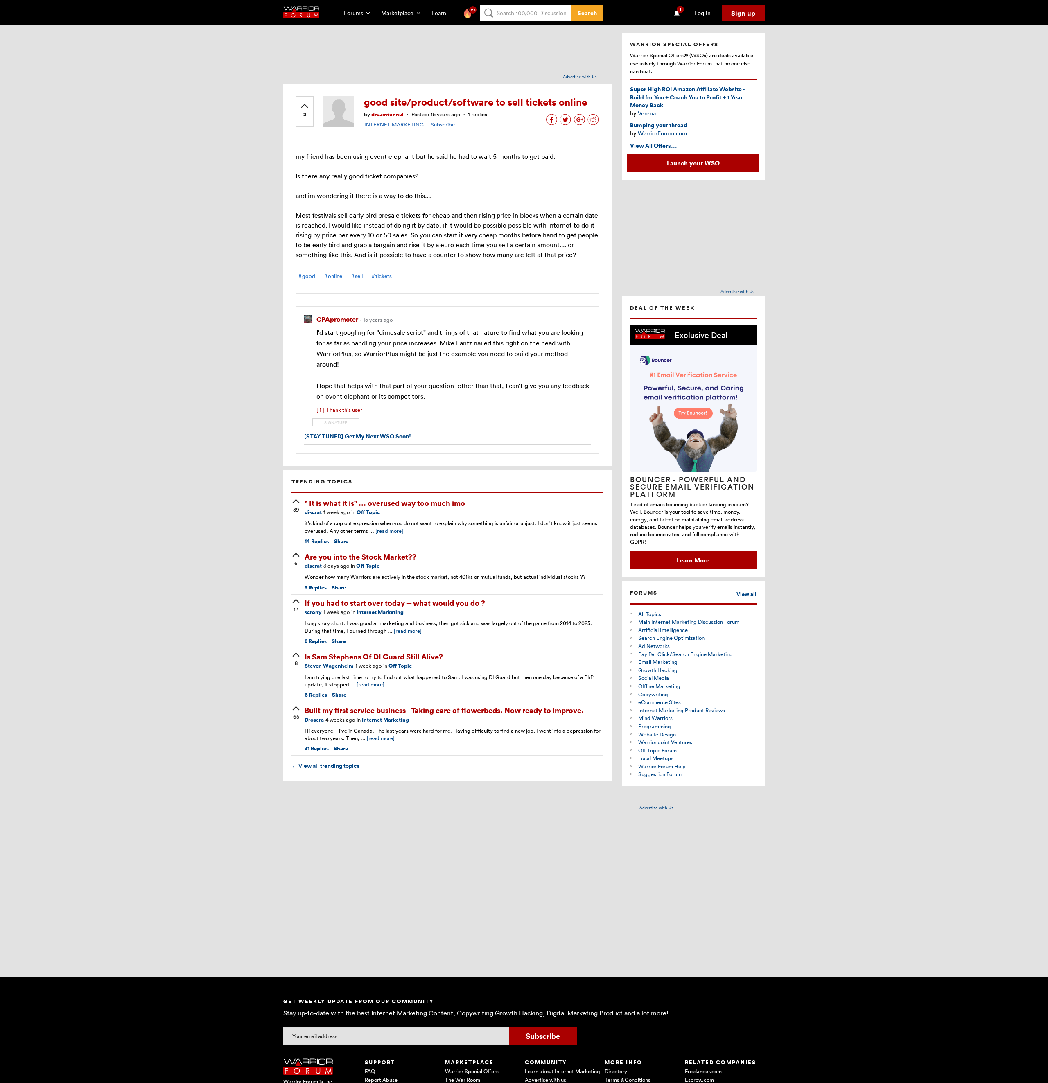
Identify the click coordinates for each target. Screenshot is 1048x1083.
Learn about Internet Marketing (562, 1071)
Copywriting (653, 694)
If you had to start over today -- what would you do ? (395, 603)
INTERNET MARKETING (394, 124)
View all (746, 594)
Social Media (653, 677)
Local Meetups (655, 758)
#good (306, 276)
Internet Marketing (380, 612)
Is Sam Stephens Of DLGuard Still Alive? (374, 656)
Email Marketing (658, 662)
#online (333, 276)
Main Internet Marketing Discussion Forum (688, 621)
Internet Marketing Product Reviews (681, 710)
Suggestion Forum (660, 774)
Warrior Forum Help (662, 766)
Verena (647, 113)
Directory (616, 1071)
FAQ (370, 1071)
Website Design (657, 734)
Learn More (693, 559)
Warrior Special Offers (472, 1071)
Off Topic (368, 512)
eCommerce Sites (659, 702)
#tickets (381, 276)
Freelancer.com (703, 1071)
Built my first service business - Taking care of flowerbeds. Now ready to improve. (444, 710)
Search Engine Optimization (671, 637)
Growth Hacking (658, 670)
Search (587, 13)
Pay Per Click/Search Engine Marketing (685, 654)
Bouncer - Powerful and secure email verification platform (692, 487)
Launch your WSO (693, 162)
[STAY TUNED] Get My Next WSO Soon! (357, 436)
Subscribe (443, 124)
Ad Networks (654, 646)
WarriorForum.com (662, 133)
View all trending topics (325, 766)
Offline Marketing (659, 686)
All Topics (649, 614)
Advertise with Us (580, 76)
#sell (357, 276)
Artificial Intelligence (663, 630)
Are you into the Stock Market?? (360, 556)
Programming (654, 726)
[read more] (389, 531)
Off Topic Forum (657, 750)
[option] (693, 447)
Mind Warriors (655, 718)
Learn (441, 13)
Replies (317, 541)
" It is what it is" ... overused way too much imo (385, 503)
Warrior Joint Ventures (665, 742)
